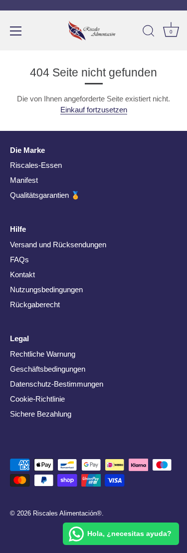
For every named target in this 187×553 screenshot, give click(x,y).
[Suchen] (149, 32)
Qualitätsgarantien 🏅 (45, 195)
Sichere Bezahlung (40, 414)
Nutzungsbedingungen (46, 289)
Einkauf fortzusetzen (93, 109)
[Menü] (16, 31)
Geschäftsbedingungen (47, 369)
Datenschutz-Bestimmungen (56, 384)
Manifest (24, 180)
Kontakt (22, 274)
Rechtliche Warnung (42, 354)
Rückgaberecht (35, 304)
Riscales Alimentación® (67, 513)
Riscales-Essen (36, 165)
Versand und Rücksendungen (58, 244)
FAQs (19, 259)
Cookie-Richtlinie (37, 399)
